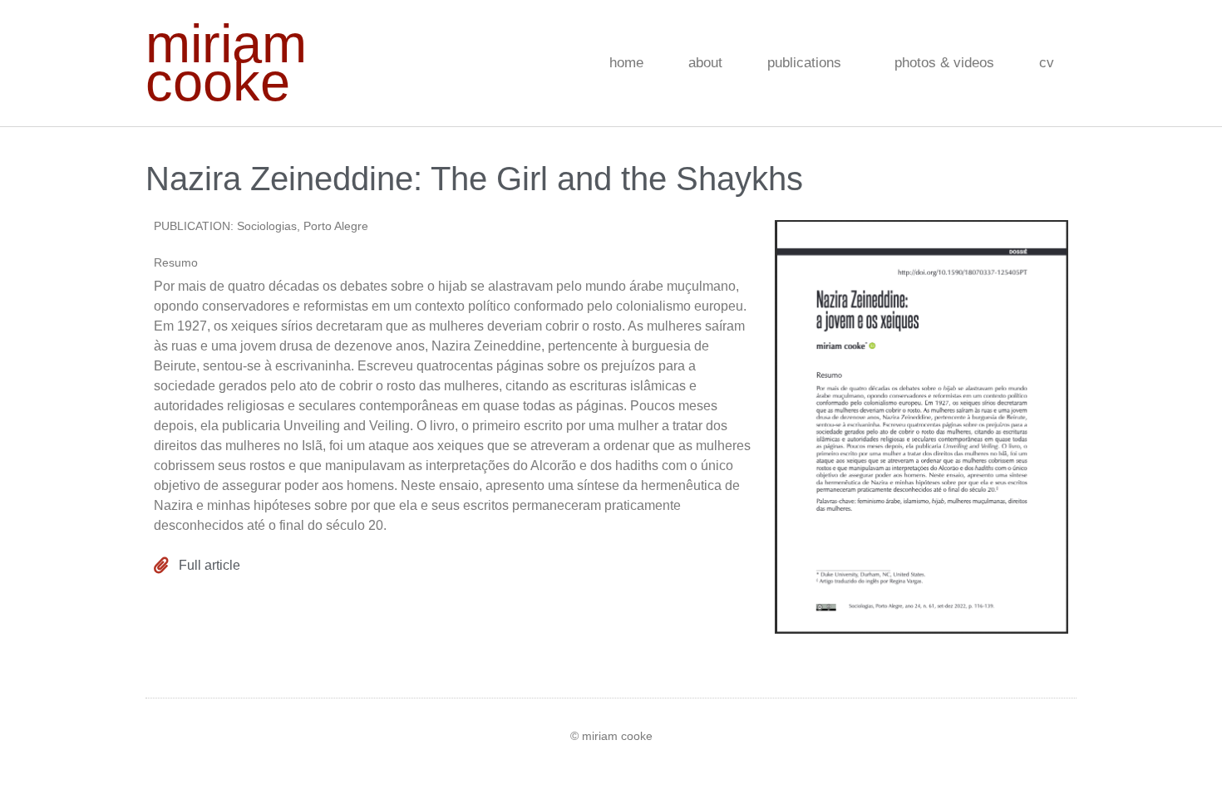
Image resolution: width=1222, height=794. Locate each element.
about (705, 63)
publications (804, 63)
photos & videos (944, 63)
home (626, 63)
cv (1046, 63)
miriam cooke (226, 62)
